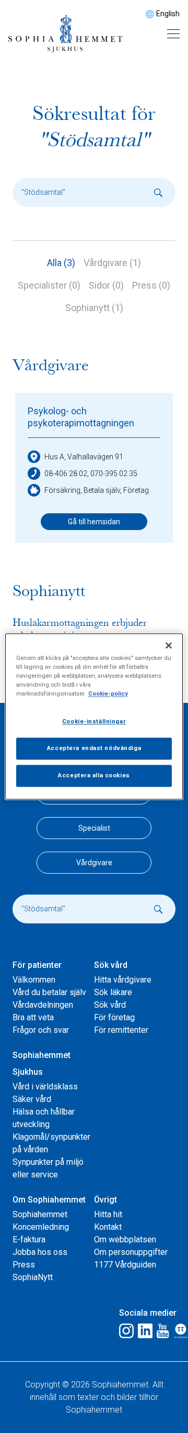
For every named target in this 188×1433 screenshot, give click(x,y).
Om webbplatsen (125, 1239)
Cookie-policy (108, 694)
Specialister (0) (49, 285)
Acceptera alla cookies (94, 775)
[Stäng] (168, 645)
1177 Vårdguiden (125, 1265)
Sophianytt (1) (94, 307)
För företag (114, 1017)
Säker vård (32, 1099)
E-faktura (29, 1239)
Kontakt (108, 1227)
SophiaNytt (33, 1277)
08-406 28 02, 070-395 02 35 (90, 473)
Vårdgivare (94, 862)
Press (24, 1265)
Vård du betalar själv (49, 992)
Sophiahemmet (40, 1214)
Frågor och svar (41, 1030)
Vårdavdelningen (43, 1005)
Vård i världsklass (45, 1087)
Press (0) (151, 285)
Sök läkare (113, 992)
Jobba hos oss (40, 1252)
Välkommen (34, 980)
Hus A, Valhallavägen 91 (83, 457)
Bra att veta (33, 1017)
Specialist (94, 828)
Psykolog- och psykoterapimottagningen (81, 416)
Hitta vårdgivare (122, 980)
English (168, 13)
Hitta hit (108, 1214)
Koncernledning (41, 1227)
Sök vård (110, 1005)
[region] (94, 716)
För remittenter (121, 1030)
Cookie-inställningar (94, 721)
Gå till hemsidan (94, 521)
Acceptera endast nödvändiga (94, 748)
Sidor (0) (106, 285)
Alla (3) (61, 262)
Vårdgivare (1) (112, 262)
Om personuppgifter (131, 1252)
